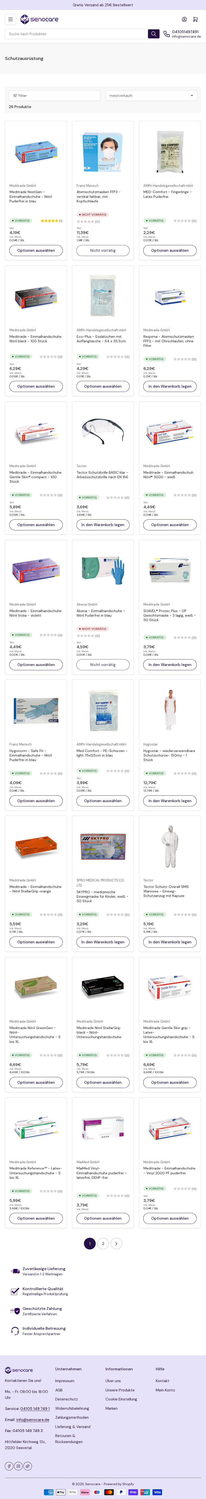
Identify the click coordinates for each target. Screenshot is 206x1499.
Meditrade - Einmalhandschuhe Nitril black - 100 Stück (36, 338)
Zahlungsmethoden (72, 1417)
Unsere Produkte (120, 1390)
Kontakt (162, 1380)
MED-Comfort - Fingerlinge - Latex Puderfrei (167, 194)
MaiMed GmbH (88, 1162)
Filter (23, 95)
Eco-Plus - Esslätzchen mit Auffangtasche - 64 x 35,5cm (101, 338)
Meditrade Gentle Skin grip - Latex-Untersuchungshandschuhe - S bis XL (168, 1035)
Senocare (92, 1484)
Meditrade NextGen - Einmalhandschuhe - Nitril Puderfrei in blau (31, 196)
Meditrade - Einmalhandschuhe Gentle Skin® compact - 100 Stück (36, 477)
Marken (112, 1408)
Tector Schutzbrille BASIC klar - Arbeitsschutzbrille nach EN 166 (102, 474)
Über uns (113, 1380)
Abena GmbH (87, 604)
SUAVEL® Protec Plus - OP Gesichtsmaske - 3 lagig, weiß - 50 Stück (169, 615)
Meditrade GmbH (23, 186)
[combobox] (82, 34)
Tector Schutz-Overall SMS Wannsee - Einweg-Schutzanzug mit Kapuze (166, 891)
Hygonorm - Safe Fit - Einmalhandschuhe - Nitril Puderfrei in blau (31, 755)
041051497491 (185, 31)
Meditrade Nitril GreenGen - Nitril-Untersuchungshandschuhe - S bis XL (35, 1035)
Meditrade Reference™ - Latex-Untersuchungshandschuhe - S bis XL (36, 1173)
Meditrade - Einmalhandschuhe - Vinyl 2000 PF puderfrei (169, 1170)
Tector (82, 466)
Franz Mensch (88, 186)
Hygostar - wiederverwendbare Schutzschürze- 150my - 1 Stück (169, 755)
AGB (59, 1390)
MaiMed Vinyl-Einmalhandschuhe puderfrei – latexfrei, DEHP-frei (102, 1173)
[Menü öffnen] (10, 19)
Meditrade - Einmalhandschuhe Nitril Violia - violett (36, 613)
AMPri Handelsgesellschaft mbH (168, 186)
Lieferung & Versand (72, 1426)
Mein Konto (165, 1390)
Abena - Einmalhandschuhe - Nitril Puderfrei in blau (101, 613)
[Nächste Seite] (116, 1243)
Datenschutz (66, 1399)
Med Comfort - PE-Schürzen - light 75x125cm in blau (102, 753)
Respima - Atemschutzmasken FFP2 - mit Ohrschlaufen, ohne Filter (168, 341)
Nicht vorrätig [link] (103, 250)
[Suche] (153, 34)
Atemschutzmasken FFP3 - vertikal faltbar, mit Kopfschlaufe (99, 196)
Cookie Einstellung (121, 1399)
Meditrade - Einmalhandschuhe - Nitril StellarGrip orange (36, 888)
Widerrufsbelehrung (72, 1408)
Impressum (64, 1380)
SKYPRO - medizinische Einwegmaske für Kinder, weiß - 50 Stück (102, 896)
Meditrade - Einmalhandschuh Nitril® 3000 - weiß (168, 474)
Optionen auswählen (36, 250)
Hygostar (150, 744)
